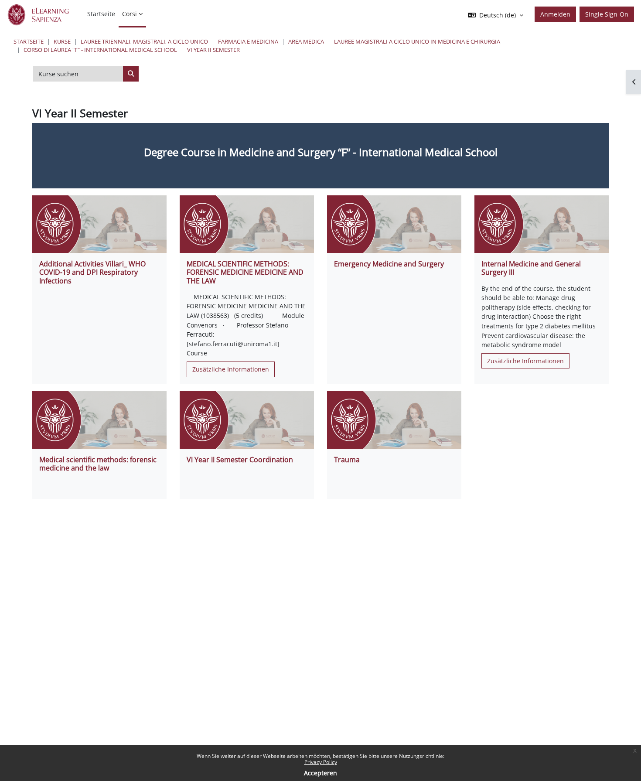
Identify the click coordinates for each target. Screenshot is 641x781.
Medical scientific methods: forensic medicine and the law (98, 464)
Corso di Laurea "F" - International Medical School (100, 50)
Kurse (62, 41)
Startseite (29, 41)
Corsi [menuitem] (129, 14)
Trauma (347, 459)
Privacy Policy (320, 762)
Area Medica (306, 41)
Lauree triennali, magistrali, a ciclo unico (144, 41)
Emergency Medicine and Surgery (389, 264)
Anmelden (555, 14)
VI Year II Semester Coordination (240, 459)
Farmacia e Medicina (248, 41)
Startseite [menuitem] (101, 14)
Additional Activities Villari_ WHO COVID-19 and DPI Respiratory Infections (92, 272)
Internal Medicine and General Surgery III (531, 268)
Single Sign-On (606, 14)
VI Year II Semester (213, 50)
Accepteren (320, 773)
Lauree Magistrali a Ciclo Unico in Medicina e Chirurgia (417, 41)
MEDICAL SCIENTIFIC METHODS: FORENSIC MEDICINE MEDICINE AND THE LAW (245, 272)
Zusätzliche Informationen (230, 369)
